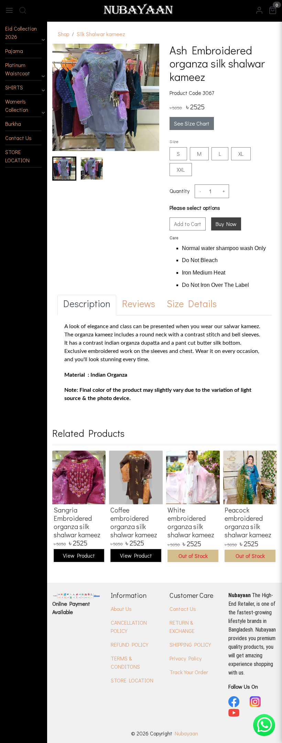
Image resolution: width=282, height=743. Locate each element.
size (174, 141)
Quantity (179, 190)
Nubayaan (186, 733)
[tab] (86, 305)
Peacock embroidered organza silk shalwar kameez (248, 522)
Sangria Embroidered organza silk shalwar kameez (77, 522)
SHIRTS (14, 87)
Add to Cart (187, 223)
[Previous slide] (63, 507)
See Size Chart (191, 123)
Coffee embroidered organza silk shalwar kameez (133, 522)
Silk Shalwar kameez (101, 33)
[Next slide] (148, 168)
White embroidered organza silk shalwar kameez (190, 522)
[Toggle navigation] (9, 10)
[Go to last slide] (63, 168)
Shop (63, 33)
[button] (23, 33)
